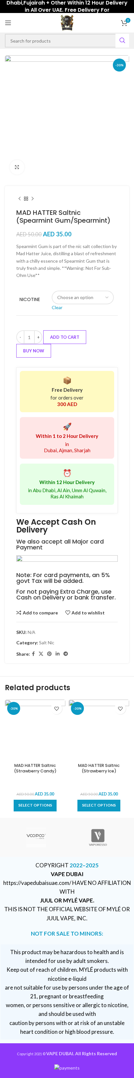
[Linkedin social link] (57, 654)
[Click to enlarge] (17, 167)
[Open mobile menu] (8, 22)
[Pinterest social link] (49, 654)
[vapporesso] (98, 837)
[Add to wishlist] (56, 708)
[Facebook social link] (33, 654)
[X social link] (41, 654)
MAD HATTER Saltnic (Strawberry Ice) (99, 768)
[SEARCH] (122, 40)
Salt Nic (46, 642)
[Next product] (32, 199)
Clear (57, 307)
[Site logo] (67, 22)
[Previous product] (19, 199)
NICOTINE (30, 299)
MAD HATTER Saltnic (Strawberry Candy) (35, 768)
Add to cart (64, 337)
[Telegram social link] (65, 654)
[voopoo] (36, 837)
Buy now (33, 350)
